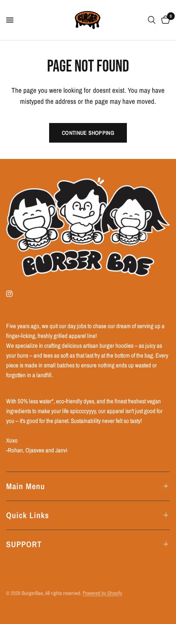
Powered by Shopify (102, 593)
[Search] (151, 20)
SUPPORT (24, 544)
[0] (164, 20)
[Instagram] (15, 294)
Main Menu (25, 486)
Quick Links (27, 515)
